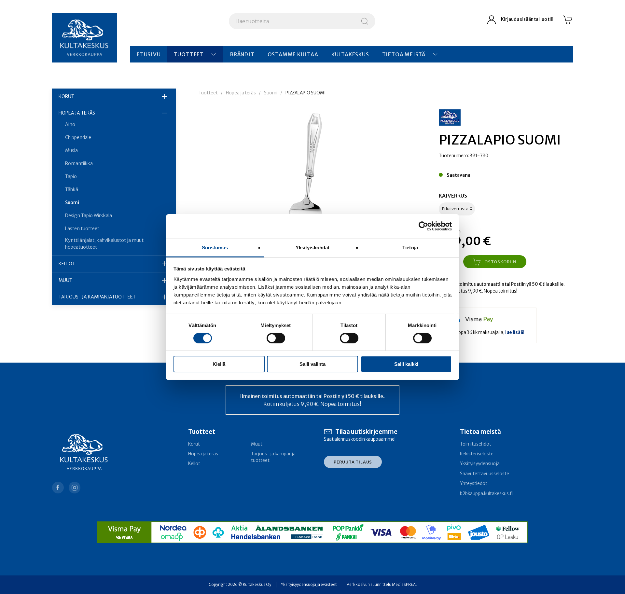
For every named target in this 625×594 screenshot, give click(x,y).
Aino (70, 124)
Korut (66, 96)
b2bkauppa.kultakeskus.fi (486, 493)
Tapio (71, 176)
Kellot (67, 264)
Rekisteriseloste (476, 454)
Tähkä (71, 189)
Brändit (242, 54)
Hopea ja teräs (77, 113)
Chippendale (78, 137)
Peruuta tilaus (353, 461)
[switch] (276, 338)
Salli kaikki (406, 364)
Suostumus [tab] (215, 247)
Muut (65, 280)
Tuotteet (189, 54)
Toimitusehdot (475, 444)
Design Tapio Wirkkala (88, 215)
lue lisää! (514, 332)
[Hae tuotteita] (365, 21)
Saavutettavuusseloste (484, 474)
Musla (71, 150)
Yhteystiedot (473, 483)
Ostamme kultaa (293, 54)
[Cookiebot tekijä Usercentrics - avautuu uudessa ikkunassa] (423, 226)
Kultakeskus (350, 54)
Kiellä (219, 364)
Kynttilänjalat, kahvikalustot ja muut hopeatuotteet (104, 243)
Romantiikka (79, 163)
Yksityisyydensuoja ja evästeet (309, 584)
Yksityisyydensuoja (480, 463)
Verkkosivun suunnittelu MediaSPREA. (382, 584)
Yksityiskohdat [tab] (312, 247)
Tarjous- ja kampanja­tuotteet (97, 297)
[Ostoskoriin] (568, 19)
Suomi (72, 202)
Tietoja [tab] (410, 247)
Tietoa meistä (403, 54)
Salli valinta (312, 364)
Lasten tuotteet (82, 228)
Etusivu (149, 54)
